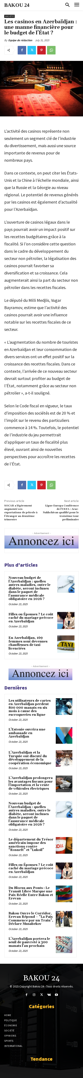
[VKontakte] (49, 994)
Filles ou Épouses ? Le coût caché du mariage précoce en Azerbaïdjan (31, 617)
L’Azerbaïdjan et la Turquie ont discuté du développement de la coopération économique (30, 758)
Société (9, 16)
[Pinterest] (41, 50)
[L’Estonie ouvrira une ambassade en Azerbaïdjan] (64, 735)
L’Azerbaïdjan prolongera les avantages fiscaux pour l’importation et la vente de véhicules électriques (31, 783)
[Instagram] (34, 994)
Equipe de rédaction (20, 40)
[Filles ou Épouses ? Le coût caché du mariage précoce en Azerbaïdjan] (65, 620)
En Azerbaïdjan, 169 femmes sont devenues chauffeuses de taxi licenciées (28, 643)
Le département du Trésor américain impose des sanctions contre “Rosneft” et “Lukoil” (31, 844)
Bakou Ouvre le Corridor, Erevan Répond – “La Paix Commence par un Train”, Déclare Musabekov (31, 918)
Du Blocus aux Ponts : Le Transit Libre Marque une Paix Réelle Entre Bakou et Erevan (31, 893)
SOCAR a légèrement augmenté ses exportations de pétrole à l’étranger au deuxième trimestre (20, 512)
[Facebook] (22, 50)
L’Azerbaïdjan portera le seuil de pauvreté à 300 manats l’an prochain (29, 942)
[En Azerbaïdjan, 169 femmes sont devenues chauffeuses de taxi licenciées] (65, 644)
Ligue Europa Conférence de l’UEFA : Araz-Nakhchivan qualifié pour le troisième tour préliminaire (61, 512)
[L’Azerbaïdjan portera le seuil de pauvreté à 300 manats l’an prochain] (64, 944)
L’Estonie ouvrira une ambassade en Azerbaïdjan (27, 733)
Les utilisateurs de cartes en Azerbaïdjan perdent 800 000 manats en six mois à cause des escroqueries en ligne (30, 708)
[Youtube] (56, 994)
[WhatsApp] (51, 50)
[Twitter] (31, 50)
